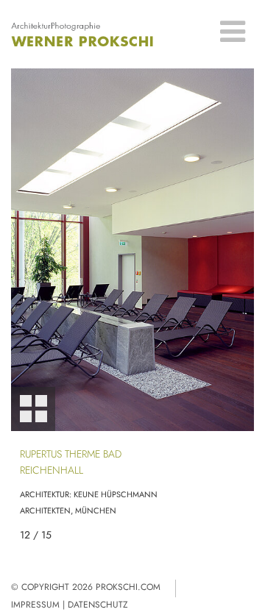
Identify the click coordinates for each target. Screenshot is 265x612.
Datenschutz (98, 604)
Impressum (35, 604)
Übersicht (33, 409)
